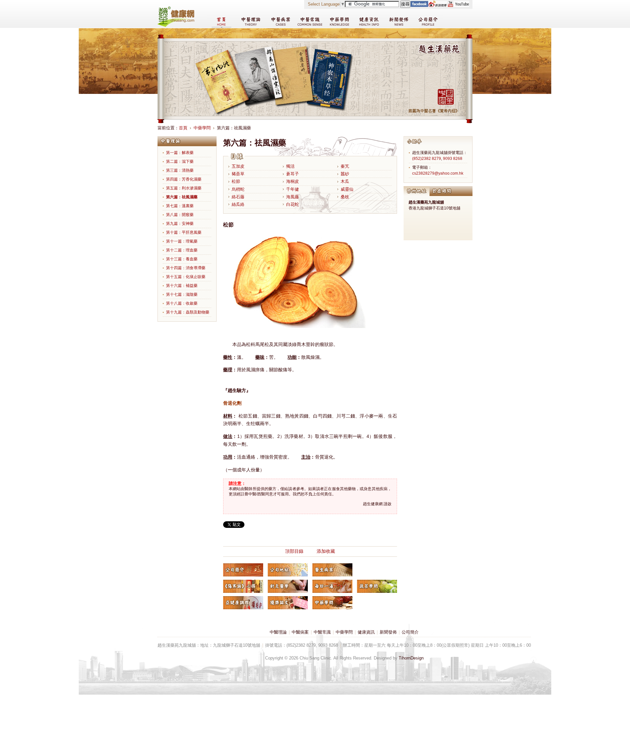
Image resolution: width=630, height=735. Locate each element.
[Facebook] (419, 5)
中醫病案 (300, 632)
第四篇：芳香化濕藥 (183, 179)
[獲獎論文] (288, 602)
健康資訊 (366, 632)
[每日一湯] (332, 586)
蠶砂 (345, 173)
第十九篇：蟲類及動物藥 (187, 312)
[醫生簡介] (243, 569)
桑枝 (345, 196)
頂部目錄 (294, 551)
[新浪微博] (437, 5)
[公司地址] (288, 569)
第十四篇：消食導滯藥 (185, 268)
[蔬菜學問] (377, 586)
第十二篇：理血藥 (182, 250)
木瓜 (345, 181)
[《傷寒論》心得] (243, 586)
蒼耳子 (292, 173)
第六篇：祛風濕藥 (182, 197)
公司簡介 (410, 632)
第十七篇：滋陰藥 (182, 294)
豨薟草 (238, 173)
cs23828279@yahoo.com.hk (437, 173)
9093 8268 (452, 158)
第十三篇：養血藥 (182, 259)
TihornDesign (411, 658)
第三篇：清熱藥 (180, 170)
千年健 (292, 189)
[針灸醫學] (288, 586)
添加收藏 (326, 551)
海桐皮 (292, 181)
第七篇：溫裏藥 (180, 206)
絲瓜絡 (238, 204)
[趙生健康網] (176, 25)
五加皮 (238, 166)
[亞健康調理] (243, 602)
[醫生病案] (332, 569)
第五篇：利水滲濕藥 (183, 188)
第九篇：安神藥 (180, 223)
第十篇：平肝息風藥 (183, 232)
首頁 (183, 127)
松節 (236, 181)
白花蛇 (292, 204)
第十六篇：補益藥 (182, 285)
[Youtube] (458, 5)
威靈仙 (347, 189)
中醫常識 (322, 632)
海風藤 (292, 196)
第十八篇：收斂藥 (182, 303)
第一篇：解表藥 (180, 152)
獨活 (290, 166)
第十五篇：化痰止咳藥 (185, 276)
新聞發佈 (388, 632)
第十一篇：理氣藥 (182, 241)
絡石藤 (238, 196)
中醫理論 (278, 632)
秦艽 (345, 166)
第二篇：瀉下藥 (180, 161)
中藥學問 (202, 127)
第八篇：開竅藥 (180, 214)
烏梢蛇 (238, 189)
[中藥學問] (332, 602)
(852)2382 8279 (426, 158)
